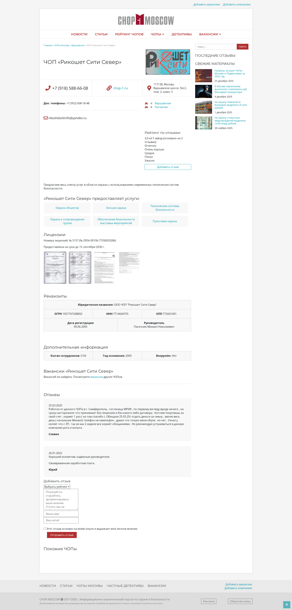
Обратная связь (240, 601)
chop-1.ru (120, 88)
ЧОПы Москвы (61, 45)
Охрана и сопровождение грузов (67, 221)
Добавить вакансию (206, 4)
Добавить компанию (236, 4)
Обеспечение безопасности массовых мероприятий (116, 221)
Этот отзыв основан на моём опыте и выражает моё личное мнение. (92, 529)
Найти (242, 46)
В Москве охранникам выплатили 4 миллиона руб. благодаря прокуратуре (231, 89)
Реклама (208, 601)
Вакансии (208, 34)
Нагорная (161, 107)
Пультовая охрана (165, 221)
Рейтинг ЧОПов (129, 34)
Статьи (101, 34)
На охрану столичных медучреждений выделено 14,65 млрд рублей (230, 120)
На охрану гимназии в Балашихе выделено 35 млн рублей (231, 104)
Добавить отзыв (168, 167)
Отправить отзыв (61, 535)
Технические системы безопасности (164, 208)
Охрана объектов (67, 208)
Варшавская (77, 45)
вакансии (96, 377)
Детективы (182, 34)
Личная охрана (116, 208)
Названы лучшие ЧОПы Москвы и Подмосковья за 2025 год (230, 73)
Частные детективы (125, 586)
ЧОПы (156, 34)
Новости (79, 34)
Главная (48, 45)
